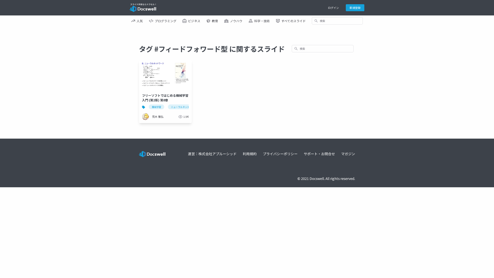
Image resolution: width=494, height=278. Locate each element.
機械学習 (156, 106)
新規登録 (355, 8)
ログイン (333, 8)
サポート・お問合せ (319, 153)
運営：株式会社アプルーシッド (212, 153)
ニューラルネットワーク (183, 106)
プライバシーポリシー (280, 153)
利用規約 (250, 153)
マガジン (348, 153)
